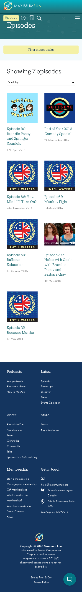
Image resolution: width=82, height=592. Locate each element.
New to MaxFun (16, 392)
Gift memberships (17, 490)
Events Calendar (50, 403)
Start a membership (18, 479)
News (44, 397)
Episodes (46, 381)
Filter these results (41, 49)
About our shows (16, 386)
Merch (44, 424)
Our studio (13, 441)
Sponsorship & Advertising (22, 457)
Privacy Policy (41, 582)
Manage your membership (22, 484)
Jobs (9, 451)
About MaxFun (15, 424)
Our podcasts (15, 381)
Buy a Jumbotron (50, 430)
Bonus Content (15, 511)
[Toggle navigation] (77, 18)
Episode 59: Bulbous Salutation (16, 260)
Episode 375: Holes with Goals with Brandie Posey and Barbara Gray (58, 265)
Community (13, 446)
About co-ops (14, 430)
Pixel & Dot (45, 577)
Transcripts (47, 386)
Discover (46, 392)
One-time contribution (19, 506)
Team (10, 435)
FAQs (10, 517)
